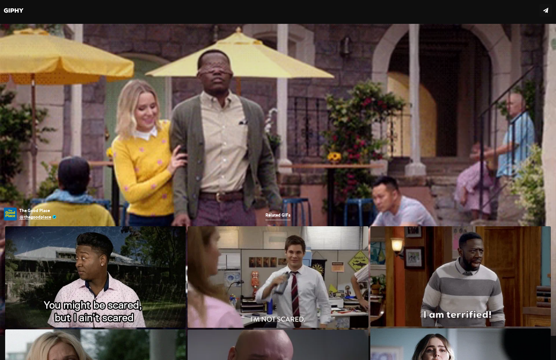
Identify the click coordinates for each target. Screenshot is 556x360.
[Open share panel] (545, 10)
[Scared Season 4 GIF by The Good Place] (278, 180)
